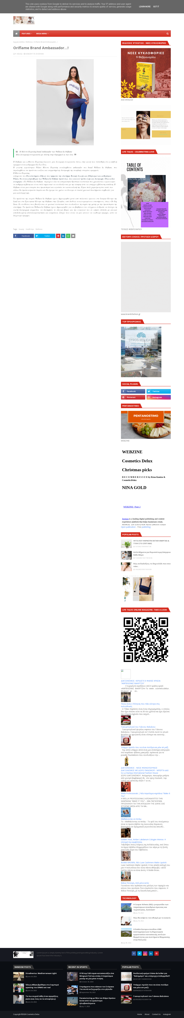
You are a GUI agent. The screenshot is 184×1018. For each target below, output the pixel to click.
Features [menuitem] (26, 33)
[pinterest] (133, 397)
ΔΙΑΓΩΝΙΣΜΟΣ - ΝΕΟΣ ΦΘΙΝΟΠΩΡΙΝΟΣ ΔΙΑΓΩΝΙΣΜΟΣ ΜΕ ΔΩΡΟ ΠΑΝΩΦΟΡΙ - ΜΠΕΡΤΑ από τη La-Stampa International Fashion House (145, 770)
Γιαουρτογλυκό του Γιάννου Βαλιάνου (138, 727)
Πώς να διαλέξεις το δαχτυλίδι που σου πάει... (152, 565)
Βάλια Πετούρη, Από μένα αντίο (135, 883)
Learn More (145, 7)
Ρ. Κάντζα (18, 54)
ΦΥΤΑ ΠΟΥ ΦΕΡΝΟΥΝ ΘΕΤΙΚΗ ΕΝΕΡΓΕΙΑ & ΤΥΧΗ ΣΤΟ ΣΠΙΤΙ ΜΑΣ (151, 542)
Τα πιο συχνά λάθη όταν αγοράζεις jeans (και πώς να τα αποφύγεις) (42, 997)
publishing (146, 527)
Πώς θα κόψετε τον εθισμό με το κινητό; (152, 918)
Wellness (29, 42)
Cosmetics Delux (33, 1014)
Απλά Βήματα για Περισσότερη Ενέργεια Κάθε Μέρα (152, 553)
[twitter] (159, 391)
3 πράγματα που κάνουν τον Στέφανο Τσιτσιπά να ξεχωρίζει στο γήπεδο (96, 988)
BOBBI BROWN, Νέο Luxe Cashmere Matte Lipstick (143, 862)
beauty (21, 229)
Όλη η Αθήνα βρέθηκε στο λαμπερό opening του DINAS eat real (42, 986)
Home (139, 1014)
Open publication (128, 527)
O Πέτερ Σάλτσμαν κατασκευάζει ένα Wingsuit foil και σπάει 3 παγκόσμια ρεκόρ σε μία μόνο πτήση (96, 976)
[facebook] (133, 391)
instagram (167, 1014)
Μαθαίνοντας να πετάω (131, 819)
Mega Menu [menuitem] (41, 33)
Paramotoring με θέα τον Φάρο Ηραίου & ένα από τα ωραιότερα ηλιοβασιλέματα (97, 1001)
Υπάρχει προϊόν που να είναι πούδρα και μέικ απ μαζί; (144, 747)
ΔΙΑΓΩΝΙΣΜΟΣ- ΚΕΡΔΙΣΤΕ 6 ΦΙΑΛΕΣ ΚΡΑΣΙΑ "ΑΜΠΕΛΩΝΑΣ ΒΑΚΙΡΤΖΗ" (140, 682)
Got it (156, 7)
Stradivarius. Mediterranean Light (41, 973)
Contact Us (156, 1014)
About (147, 1014)
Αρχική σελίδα (18, 42)
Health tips (30, 229)
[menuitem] (16, 33)
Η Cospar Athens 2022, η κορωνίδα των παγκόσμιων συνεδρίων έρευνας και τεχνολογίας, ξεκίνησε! (150, 907)
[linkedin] (151, 953)
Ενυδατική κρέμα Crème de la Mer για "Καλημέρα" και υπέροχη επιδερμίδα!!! (151, 974)
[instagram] (159, 397)
